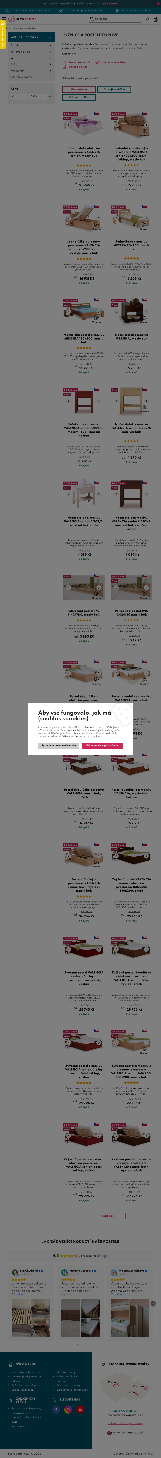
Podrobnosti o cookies (88, 736)
